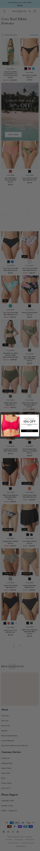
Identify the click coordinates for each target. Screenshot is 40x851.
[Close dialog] (38, 416)
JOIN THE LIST (29, 430)
